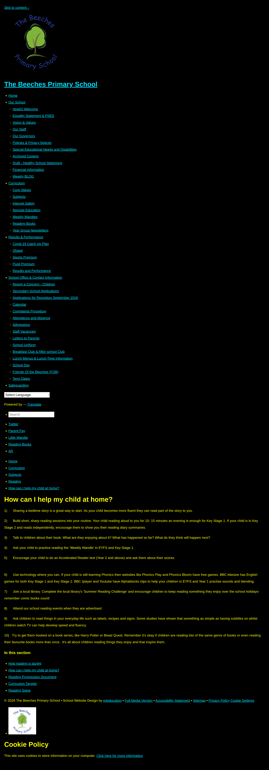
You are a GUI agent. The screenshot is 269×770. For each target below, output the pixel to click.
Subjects (14, 475)
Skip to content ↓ (16, 7)
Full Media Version (139, 700)
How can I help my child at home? (33, 488)
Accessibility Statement (172, 700)
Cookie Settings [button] (242, 700)
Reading (14, 481)
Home (12, 461)
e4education (112, 700)
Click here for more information (119, 756)
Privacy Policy (219, 700)
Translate (34, 404)
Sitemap (199, 700)
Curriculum (16, 468)
